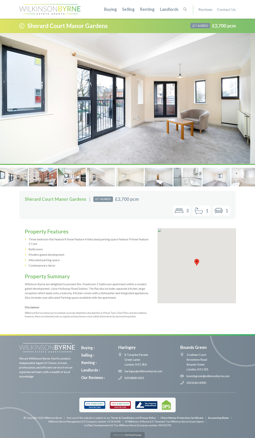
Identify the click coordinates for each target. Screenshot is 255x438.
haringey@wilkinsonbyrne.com (143, 371)
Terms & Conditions (122, 417)
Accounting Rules (218, 417)
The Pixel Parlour (133, 435)
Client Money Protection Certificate (182, 417)
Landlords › (90, 370)
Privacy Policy (148, 417)
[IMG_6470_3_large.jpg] (127, 98)
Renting (147, 9)
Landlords (169, 9)
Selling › (87, 355)
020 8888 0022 (134, 378)
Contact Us (226, 9)
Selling (128, 9)
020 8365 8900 (196, 382)
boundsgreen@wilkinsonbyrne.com (207, 376)
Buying (110, 9)
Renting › (89, 362)
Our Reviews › (93, 377)
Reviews (205, 9)
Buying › (88, 347)
